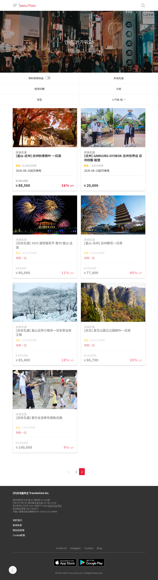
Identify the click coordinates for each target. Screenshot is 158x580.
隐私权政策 (18, 530)
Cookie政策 (19, 535)
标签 (39, 99)
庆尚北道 (119, 78)
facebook (61, 548)
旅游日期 (39, 89)
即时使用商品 (36, 78)
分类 (118, 89)
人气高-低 (117, 99)
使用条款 (17, 525)
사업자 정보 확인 (54, 505)
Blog (99, 548)
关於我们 (17, 520)
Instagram (75, 548)
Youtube (88, 548)
